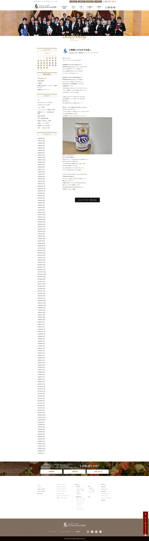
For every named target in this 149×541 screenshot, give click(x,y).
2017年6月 (40, 400)
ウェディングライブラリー (62, 495)
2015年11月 (40, 446)
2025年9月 (40, 164)
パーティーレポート (61, 489)
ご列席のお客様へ (41, 491)
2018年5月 (40, 374)
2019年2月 (40, 353)
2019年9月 (40, 336)
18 (55, 63)
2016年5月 (40, 431)
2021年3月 (40, 293)
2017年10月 (40, 391)
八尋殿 (78, 492)
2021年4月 (40, 291)
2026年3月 (40, 150)
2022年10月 (40, 248)
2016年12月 (40, 415)
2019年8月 (40, 338)
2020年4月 (40, 319)
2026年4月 (40, 148)
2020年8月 (40, 310)
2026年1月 (40, 155)
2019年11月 (40, 331)
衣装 (89, 496)
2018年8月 (40, 367)
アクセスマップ (105, 493)
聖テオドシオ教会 (80, 490)
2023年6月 (40, 229)
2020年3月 (40, 322)
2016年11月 (40, 417)
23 (49, 65)
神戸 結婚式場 (79, 52)
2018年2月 (40, 381)
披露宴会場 (78, 496)
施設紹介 (77, 484)
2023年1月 (40, 241)
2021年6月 (40, 286)
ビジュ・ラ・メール (81, 500)
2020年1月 (40, 326)
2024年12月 (40, 186)
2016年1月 (40, 441)
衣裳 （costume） (42, 127)
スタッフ (40, 107)
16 (49, 63)
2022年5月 (40, 260)
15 (46, 63)
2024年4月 (40, 205)
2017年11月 (40, 388)
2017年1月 (40, 412)
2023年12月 (40, 214)
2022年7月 (40, 255)
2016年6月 (40, 429)
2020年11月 (40, 303)
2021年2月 (40, 295)
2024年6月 (40, 200)
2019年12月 (40, 329)
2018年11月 (40, 360)
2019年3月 (40, 350)
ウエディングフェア (61, 486)
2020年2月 (40, 324)
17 (52, 63)
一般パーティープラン (61, 498)
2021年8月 (40, 281)
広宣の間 (78, 493)
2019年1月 (40, 355)
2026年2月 (40, 152)
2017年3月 (40, 407)
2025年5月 (40, 174)
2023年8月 (40, 224)
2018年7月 (40, 369)
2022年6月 (40, 257)
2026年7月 (40, 140)
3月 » (41, 69)
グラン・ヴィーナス (81, 498)
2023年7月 (40, 226)
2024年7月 (40, 198)
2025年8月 (40, 167)
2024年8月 (40, 195)
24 (52, 65)
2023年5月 (40, 231)
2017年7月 (40, 398)
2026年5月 (40, 145)
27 (41, 67)
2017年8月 (40, 396)
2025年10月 (40, 162)
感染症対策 (39, 493)
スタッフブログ (60, 493)
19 (38, 65)
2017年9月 (40, 393)
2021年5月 (40, 288)
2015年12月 (40, 443)
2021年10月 (40, 276)
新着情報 (103, 491)
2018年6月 (40, 372)
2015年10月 (40, 448)
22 (46, 65)
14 (44, 63)
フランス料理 (91, 490)
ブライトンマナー (80, 507)
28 (44, 67)
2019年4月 (40, 348)
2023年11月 (40, 217)
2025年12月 (40, 157)
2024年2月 (40, 210)
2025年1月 (40, 183)
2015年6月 (40, 453)
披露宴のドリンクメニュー (44, 89)
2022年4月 (40, 262)
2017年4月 (40, 405)
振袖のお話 (40, 116)
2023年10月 (40, 219)
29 (46, 67)
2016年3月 (40, 436)
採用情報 (103, 500)
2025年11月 (40, 159)
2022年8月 (40, 252)
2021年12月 (40, 272)
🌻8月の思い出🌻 (42, 78)
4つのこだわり (92, 492)
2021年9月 (40, 279)
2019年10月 (40, 334)
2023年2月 (40, 238)
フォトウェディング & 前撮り (44, 109)
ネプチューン (79, 504)
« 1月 (38, 69)
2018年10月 (40, 362)
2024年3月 (40, 207)
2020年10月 (40, 305)
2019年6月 (40, 343)
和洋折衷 (91, 488)
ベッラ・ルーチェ (80, 502)
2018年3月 (40, 379)
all (38, 100)
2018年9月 (40, 365)
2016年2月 (40, 438)
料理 (89, 486)
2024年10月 (40, 190)
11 (55, 60)
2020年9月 (40, 307)
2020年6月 (40, 314)
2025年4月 (40, 176)
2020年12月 (40, 300)
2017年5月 (40, 403)
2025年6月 (40, 171)
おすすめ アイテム (42, 104)
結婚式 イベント (42, 123)
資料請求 (103, 486)
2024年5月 (40, 202)
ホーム (38, 484)
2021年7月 (40, 283)
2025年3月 (40, 179)
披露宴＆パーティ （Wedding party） (46, 112)
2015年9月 (40, 450)
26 (38, 67)
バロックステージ (80, 488)
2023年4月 (40, 233)
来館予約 (103, 484)
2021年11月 (40, 274)
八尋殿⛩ (40, 83)
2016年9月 (40, 422)
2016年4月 (40, 434)
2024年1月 (40, 212)
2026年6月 (40, 143)
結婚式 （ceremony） (43, 120)
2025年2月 (40, 181)
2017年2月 (40, 410)
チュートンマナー (80, 509)
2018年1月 (40, 384)
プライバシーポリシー (106, 498)
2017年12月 (40, 386)
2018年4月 (40, 377)
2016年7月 (40, 427)
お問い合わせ (104, 489)
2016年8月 (40, 424)
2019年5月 (40, 345)
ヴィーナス (79, 506)
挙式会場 (78, 486)
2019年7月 (40, 341)
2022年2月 (40, 267)
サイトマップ (104, 495)
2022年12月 (40, 243)
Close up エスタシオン (43, 102)
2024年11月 (40, 188)
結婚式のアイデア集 (42, 125)
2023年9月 (40, 221)
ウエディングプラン (61, 484)
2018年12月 (40, 357)
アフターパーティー (61, 491)
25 (55, 65)
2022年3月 (40, 264)
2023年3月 (40, 236)
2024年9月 (40, 193)
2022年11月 (40, 245)
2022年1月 (40, 269)
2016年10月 (40, 419)
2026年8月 (40, 138)
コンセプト (39, 486)
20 (41, 65)
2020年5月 (40, 317)
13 (41, 63)
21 (44, 65)
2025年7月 (40, 169)
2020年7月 (40, 312)
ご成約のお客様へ (41, 489)
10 (52, 60)
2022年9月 (40, 250)
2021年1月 (40, 298)
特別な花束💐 (41, 80)
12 (38, 63)
